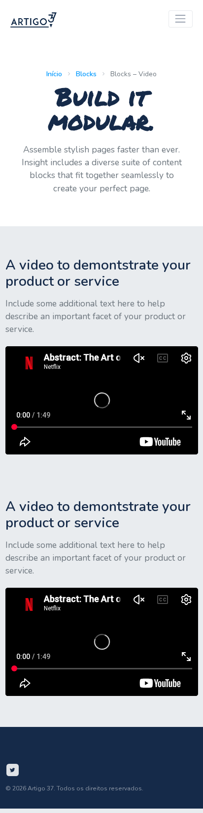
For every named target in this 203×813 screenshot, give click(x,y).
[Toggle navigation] (181, 19)
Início (54, 74)
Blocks (86, 74)
